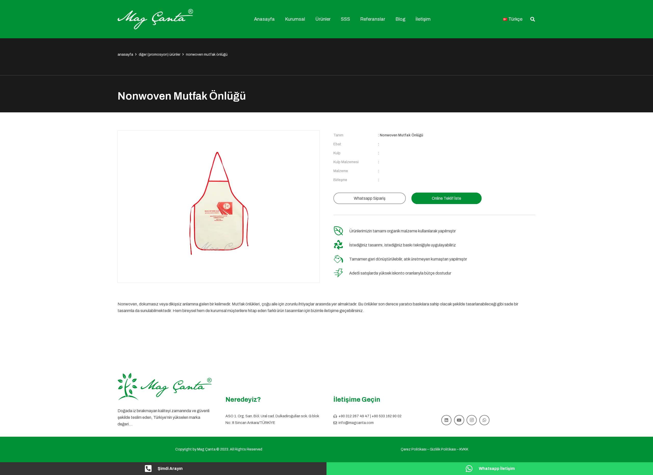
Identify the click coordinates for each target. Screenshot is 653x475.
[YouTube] (459, 420)
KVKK (463, 449)
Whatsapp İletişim (497, 468)
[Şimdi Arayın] (151, 468)
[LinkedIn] (446, 420)
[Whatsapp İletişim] (472, 468)
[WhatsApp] (484, 420)
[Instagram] (472, 420)
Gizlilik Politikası (443, 449)
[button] (308, 19)
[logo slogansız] (165, 387)
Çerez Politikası (413, 449)
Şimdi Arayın (170, 468)
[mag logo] (155, 19)
